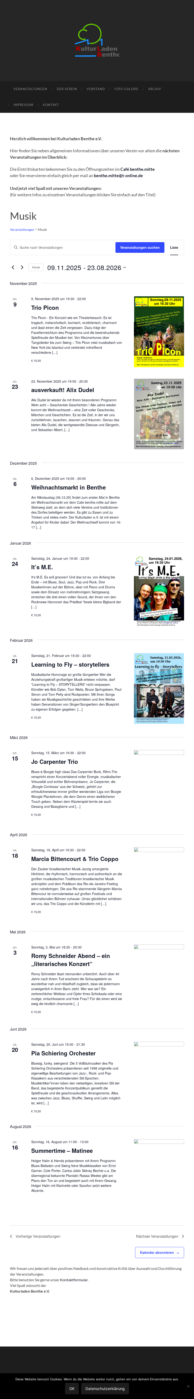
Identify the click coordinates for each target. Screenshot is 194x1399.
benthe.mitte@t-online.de (118, 175)
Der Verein (67, 89)
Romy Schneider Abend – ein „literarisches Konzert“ (70, 960)
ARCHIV (154, 89)
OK (72, 1388)
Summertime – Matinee (62, 1150)
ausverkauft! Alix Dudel (62, 390)
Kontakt (51, 105)
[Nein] (188, 1386)
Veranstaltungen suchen (140, 247)
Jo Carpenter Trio (54, 761)
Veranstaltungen (30, 89)
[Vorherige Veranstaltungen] (13, 267)
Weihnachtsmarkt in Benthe (68, 487)
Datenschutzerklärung (105, 1388)
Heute (36, 267)
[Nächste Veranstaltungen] (22, 267)
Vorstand (96, 89)
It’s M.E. (42, 567)
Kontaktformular (74, 1279)
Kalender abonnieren (157, 1252)
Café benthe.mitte (137, 169)
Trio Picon (45, 307)
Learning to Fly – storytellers (70, 664)
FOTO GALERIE (127, 89)
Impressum (23, 105)
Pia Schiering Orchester (63, 1053)
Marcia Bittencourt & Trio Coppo (75, 859)
